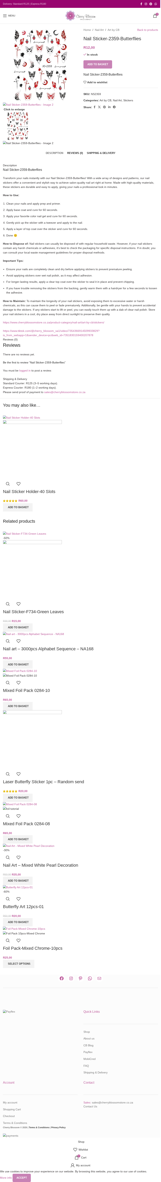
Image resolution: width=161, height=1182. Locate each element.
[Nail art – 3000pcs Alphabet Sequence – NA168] (33, 633)
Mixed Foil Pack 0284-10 (26, 690)
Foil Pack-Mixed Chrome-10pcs (32, 948)
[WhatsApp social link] (155, 4)
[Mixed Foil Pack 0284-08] (20, 804)
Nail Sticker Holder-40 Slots (29, 491)
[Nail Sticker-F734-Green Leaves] (24, 533)
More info (6, 1177)
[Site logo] (80, 15)
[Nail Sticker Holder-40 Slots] (21, 417)
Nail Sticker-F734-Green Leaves (33, 611)
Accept (21, 1177)
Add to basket (97, 64)
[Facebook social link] (141, 4)
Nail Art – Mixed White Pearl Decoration (40, 865)
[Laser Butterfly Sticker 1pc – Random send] (32, 739)
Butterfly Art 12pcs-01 (23, 906)
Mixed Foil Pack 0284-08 (26, 823)
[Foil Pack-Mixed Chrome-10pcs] (24, 928)
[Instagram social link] (146, 4)
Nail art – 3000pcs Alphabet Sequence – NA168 (48, 648)
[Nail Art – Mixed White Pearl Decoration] (28, 845)
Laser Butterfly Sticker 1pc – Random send (43, 781)
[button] (18, 507)
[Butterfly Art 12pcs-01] (18, 887)
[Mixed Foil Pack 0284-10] (20, 670)
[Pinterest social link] (150, 4)
